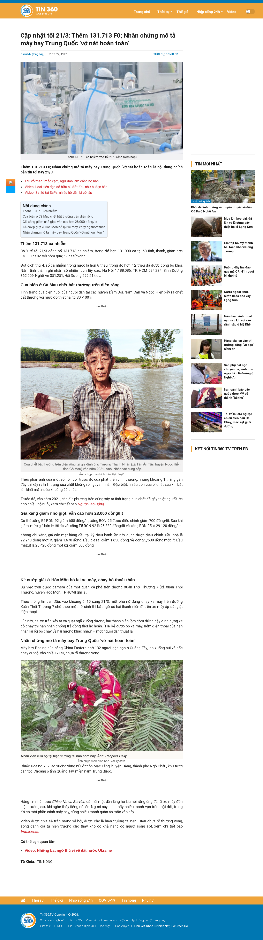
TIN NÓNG (45, 862)
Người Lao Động (90, 504)
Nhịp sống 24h (208, 12)
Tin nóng (128, 900)
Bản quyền (122, 926)
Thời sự (163, 12)
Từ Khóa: (28, 862)
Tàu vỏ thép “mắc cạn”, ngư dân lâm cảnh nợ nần (62, 181)
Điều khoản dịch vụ (81, 926)
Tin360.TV (81, 920)
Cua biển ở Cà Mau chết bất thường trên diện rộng (58, 216)
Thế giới (182, 12)
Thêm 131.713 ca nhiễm (40, 211)
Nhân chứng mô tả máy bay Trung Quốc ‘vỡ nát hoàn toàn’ (63, 232)
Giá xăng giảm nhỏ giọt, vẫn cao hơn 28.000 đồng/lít (60, 222)
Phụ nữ (148, 900)
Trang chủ (142, 12)
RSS (60, 926)
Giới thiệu (46, 926)
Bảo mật (104, 926)
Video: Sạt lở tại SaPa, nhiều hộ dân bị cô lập (58, 192)
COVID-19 (172, 54)
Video (231, 12)
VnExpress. (30, 831)
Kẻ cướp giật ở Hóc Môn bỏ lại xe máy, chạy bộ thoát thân (64, 227)
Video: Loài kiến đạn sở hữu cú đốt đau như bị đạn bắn (66, 187)
